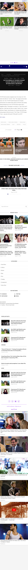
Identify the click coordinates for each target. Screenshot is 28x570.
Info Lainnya (2, 117)
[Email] (14, 62)
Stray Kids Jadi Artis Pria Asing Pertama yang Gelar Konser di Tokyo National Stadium (6, 228)
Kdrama (2, 270)
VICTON (24, 124)
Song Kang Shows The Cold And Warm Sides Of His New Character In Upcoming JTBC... (13, 357)
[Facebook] (9, 401)
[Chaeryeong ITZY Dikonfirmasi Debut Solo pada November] (6, 238)
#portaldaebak (15, 303)
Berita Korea (3, 122)
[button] (1, 181)
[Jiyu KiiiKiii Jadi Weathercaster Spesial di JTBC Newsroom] (21, 219)
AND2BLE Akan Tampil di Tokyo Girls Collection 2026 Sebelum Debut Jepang (6, 253)
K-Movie (2, 267)
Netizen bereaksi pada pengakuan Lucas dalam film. (13, 363)
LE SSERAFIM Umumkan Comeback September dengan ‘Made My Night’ (21, 246)
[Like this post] (15, 129)
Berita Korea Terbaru (13, 122)
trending (19, 124)
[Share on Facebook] (17, 129)
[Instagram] (12, 62)
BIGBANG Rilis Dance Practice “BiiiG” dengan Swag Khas (20, 253)
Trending (3, 279)
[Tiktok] (16, 62)
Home (2, 74)
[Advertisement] (14, 46)
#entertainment (10, 303)
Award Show (8, 74)
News (2, 276)
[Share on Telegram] (21, 129)
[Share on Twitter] (18, 129)
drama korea (22, 122)
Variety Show (3, 285)
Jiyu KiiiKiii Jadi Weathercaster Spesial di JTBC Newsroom (21, 227)
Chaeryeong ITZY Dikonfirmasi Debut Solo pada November (6, 246)
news (13, 124)
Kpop (2, 273)
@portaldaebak (3, 301)
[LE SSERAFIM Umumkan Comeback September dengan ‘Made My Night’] (21, 238)
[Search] (24, 67)
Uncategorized (4, 282)
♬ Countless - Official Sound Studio (7, 304)
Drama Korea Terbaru (5, 124)
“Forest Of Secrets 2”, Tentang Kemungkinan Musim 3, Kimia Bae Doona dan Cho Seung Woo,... (13, 350)
